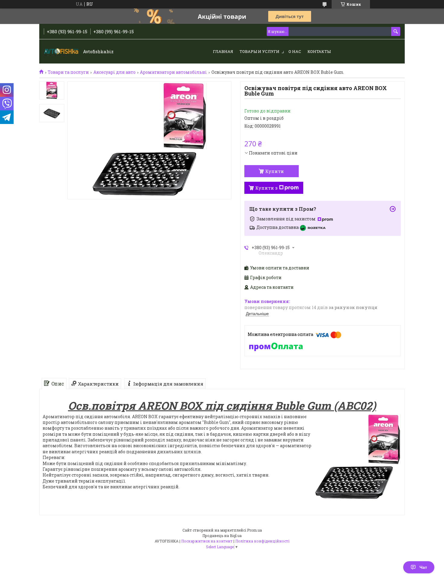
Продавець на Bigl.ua (222, 535)
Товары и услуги (259, 51)
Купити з (266, 188)
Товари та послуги (68, 72)
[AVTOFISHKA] (62, 52)
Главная (223, 51)
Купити (274, 171)
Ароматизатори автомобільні (173, 72)
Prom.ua (254, 530)
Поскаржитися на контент (207, 541)
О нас (294, 51)
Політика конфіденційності (262, 541)
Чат (423, 567)
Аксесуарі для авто (114, 72)
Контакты (319, 51)
